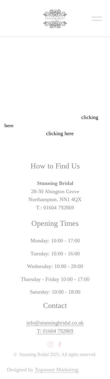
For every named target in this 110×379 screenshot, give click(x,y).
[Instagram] (50, 344)
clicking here (60, 133)
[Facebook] (60, 344)
